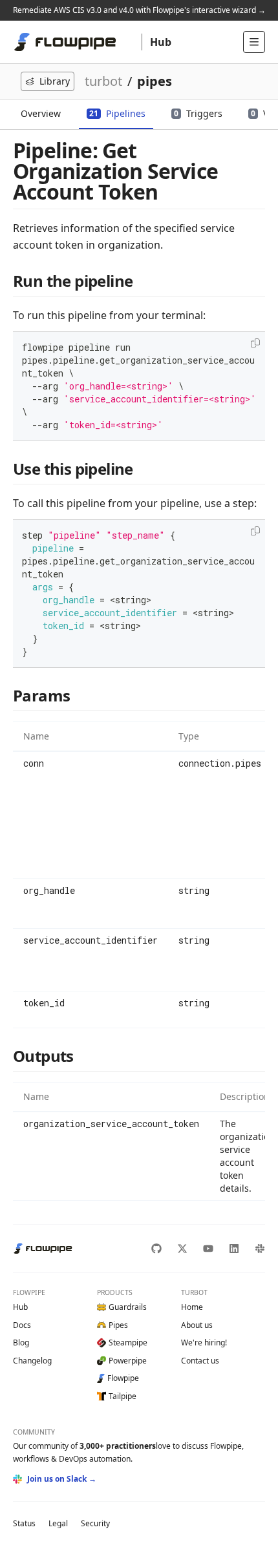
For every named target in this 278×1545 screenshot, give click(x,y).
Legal (58, 1523)
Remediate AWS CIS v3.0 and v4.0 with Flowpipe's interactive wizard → (139, 10)
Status (24, 1523)
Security (95, 1523)
